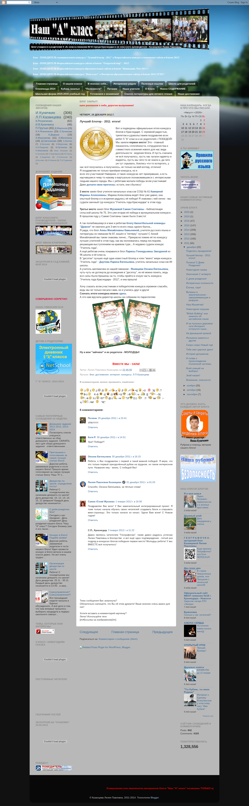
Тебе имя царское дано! (199, 349)
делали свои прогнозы (101, 184)
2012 (187, 238)
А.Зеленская (62, 157)
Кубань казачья (70, 88)
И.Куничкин (45, 113)
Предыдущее (162, 632)
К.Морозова (62, 144)
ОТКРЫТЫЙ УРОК (194, 645)
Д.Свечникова (48, 141)
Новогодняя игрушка (197, 309)
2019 (187, 216)
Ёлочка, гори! (193, 287)
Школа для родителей (182, 83)
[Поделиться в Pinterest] (154, 370)
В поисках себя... (98, 83)
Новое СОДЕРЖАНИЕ (172, 88)
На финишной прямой (198, 333)
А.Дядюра (53, 134)
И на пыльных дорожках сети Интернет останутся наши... (199, 326)
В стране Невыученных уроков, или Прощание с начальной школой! (204, 578)
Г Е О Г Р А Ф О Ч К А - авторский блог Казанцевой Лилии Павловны (197, 542)
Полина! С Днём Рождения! (195, 263)
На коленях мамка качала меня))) (204, 628)
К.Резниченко (44, 120)
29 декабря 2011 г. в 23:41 (112, 418)
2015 (187, 225)
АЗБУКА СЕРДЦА (194, 623)
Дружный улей (193, 516)
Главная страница (47, 83)
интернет (115, 374)
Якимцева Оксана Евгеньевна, (150, 269)
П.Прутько (42, 128)
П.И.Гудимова (66, 160)
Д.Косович (40, 160)
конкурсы (126, 374)
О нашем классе (72, 83)
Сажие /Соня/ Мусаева (101, 501)
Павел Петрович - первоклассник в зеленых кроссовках (204, 502)
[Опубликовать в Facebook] (150, 370)
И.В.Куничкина (45, 124)
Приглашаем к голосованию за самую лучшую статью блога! (58, 456)
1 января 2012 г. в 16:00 (129, 501)
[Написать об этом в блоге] (144, 370)
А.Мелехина (65, 138)
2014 (187, 230)
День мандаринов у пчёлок (204, 521)
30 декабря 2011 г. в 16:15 (126, 456)
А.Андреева (45, 157)
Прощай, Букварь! (201, 649)
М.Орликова (61, 147)
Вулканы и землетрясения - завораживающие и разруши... (198, 296)
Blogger (155, 797)
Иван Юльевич (61, 151)
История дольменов (197, 354)
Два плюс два (192, 568)
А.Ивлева (67, 141)
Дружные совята (194, 667)
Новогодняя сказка (196, 269)
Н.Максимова (42, 150)
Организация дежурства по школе (56, 566)
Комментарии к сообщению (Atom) (118, 639)
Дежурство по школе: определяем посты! (60, 484)
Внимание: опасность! (198, 380)
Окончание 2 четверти (198, 274)
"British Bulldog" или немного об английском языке (197, 316)
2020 (187, 212)
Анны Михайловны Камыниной (119, 230)
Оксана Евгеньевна (99, 456)
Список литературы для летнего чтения (148, 93)
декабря (192, 247)
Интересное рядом (124, 83)
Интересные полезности (199, 283)
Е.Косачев (45, 144)
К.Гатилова (40, 154)
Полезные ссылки (152, 83)
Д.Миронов (61, 128)
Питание (112, 88)
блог (92, 374)
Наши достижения (189, 93)
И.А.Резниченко (44, 131)
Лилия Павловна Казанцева (104, 482)
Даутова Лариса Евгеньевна (116, 262)
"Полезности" (93, 88)
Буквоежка (190, 612)
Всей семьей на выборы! (195, 369)
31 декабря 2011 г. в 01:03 (140, 482)
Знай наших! (193, 375)
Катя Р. (92, 437)
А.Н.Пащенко (42, 147)
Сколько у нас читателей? (197, 615)
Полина (92, 418)
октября (191, 390)
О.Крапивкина (55, 154)
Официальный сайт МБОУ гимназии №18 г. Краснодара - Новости (197, 596)
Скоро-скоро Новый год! (199, 345)
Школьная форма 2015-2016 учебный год (60, 93)
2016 (187, 221)
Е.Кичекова (66, 131)
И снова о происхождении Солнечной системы (198, 361)
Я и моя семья (192, 493)
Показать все (208, 716)
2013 (187, 234)
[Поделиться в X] (147, 370)
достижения (102, 374)
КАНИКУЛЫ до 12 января (203, 671)
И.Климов (52, 160)
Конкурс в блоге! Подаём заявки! (58, 536)
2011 (187, 243)
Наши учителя (131, 88)
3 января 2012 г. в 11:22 (121, 530)
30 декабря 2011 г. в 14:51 (111, 437)
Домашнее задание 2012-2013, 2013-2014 (60, 427)
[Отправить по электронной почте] (141, 370)
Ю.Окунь (68, 154)
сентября (192, 394)
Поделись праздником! (199, 251)
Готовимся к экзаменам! (104, 93)
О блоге (150, 88)
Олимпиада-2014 (45, 88)
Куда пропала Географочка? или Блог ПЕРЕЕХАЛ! (204, 552)
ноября (191, 385)
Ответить (93, 427)
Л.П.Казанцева (141, 374)
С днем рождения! (196, 278)
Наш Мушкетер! (195, 304)
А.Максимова (43, 138)
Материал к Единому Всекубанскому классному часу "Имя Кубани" (204, 702)
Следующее (89, 632)
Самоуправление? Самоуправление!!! (60, 593)
